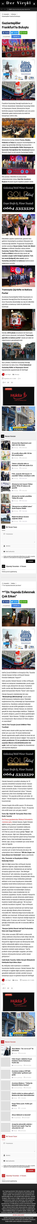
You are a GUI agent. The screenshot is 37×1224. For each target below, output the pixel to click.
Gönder (24, 32)
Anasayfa (6, 14)
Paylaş (7, 32)
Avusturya (16, 1065)
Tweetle (15, 32)
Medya (13, 583)
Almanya (13, 14)
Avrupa (15, 1117)
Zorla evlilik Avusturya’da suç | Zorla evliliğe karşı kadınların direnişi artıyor (22, 9)
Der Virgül (8, 374)
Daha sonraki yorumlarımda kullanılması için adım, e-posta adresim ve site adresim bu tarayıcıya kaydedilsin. (19, 557)
